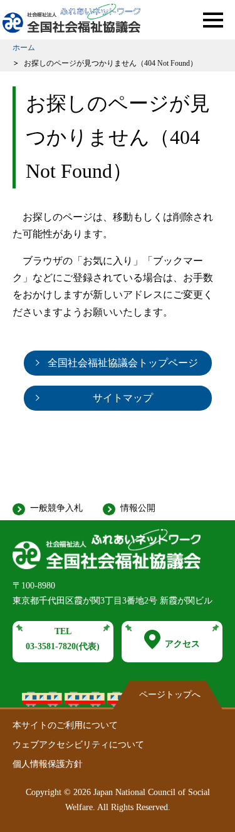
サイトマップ (123, 398)
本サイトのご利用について (65, 725)
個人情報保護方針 (48, 764)
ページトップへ (170, 694)
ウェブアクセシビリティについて (78, 744)
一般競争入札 (56, 508)
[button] (213, 20)
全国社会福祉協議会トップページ (123, 362)
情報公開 (137, 508)
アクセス (182, 644)
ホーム (24, 47)
